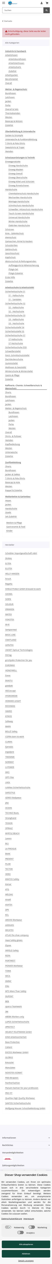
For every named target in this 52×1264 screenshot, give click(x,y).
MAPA (8, 726)
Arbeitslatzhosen (16, 63)
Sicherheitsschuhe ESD (16, 347)
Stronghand (10, 818)
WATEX (8, 614)
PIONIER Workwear (14, 965)
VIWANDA (9, 609)
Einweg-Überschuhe (18, 177)
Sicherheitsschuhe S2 (15, 303)
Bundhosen (10, 93)
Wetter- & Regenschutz (16, 408)
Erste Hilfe (10, 277)
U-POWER (9, 767)
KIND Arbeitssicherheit (15, 1037)
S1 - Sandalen (15, 299)
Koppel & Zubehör (13, 490)
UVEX (7, 782)
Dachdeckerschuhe (14, 359)
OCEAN (8, 808)
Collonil (8, 1047)
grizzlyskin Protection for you (18, 660)
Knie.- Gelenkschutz (14, 233)
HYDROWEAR (11, 695)
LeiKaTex (9, 645)
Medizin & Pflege (14, 522)
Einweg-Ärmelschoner (19, 185)
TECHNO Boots (12, 813)
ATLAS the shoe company (17, 935)
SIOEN (8, 599)
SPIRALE (9, 828)
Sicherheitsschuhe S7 (15, 335)
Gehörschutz (11, 249)
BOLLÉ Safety (11, 731)
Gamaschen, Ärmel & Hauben (19, 241)
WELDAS (9, 894)
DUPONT (9, 996)
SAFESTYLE (10, 792)
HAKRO (8, 711)
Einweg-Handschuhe (18, 165)
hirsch (8, 578)
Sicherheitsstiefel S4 (14, 327)
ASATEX (8, 904)
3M (6, 1011)
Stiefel (8, 512)
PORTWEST (10, 960)
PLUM (8, 864)
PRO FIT (8, 1093)
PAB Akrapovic (11, 1077)
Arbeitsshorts (15, 67)
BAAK (7, 853)
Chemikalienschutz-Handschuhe (24, 193)
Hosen (8, 500)
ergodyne (9, 751)
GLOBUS (9, 1057)
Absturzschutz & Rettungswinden (20, 261)
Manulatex (10, 1067)
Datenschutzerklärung (11, 1218)
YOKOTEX (9, 619)
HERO (8, 874)
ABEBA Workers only (14, 1016)
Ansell (8, 899)
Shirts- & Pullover (13, 436)
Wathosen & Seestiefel (15, 367)
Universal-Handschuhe (19, 217)
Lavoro (8, 838)
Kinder (9, 530)
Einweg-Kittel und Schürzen (21, 181)
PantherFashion (12, 1083)
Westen (8, 117)
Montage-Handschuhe (19, 201)
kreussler (9, 1062)
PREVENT (9, 858)
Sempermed (11, 629)
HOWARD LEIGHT (13, 701)
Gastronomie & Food (15, 526)
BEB (7, 1001)
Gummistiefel (11, 363)
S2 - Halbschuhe (16, 307)
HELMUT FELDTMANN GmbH (18, 1032)
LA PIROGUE (10, 848)
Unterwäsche (11, 452)
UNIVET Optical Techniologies (19, 650)
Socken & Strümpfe (14, 135)
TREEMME (10, 757)
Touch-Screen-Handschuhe (21, 213)
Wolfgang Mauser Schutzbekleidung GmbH (25, 1108)
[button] (41, 3)
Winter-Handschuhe (18, 221)
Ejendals (9, 746)
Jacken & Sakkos (12, 474)
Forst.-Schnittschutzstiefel (17, 355)
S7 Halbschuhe (15, 339)
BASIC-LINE (10, 634)
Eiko (7, 986)
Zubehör (13, 71)
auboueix (9, 925)
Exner (8, 675)
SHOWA (8, 594)
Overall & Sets (11, 109)
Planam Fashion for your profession (21, 1088)
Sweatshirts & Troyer (15, 147)
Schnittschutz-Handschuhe (21, 205)
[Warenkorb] (47, 3)
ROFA (7, 955)
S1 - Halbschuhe (16, 295)
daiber (8, 981)
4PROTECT (10, 1026)
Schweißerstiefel (13, 351)
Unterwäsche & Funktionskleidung (21, 139)
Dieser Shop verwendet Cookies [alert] (26, 1175)
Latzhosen (10, 97)
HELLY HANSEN (12, 573)
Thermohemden (12, 113)
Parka (7, 105)
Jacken (8, 101)
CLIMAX (8, 741)
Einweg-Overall (16, 173)
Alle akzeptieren (26, 1244)
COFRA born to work (14, 736)
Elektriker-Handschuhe (19, 225)
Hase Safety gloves (13, 940)
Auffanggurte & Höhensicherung (24, 265)
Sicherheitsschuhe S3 (15, 315)
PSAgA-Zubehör (16, 273)
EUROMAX (10, 665)
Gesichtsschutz (12, 253)
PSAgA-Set (13, 269)
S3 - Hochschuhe (16, 323)
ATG (7, 889)
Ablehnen (26, 1253)
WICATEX (9, 930)
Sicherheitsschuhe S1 (15, 291)
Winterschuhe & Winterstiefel (19, 371)
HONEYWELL (11, 670)
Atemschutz (10, 237)
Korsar (8, 884)
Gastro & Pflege (12, 375)
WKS (7, 772)
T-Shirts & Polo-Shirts (15, 143)
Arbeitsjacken (11, 75)
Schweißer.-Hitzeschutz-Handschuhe (26, 209)
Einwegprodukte (12, 161)
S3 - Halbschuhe (16, 319)
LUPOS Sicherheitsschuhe (17, 1021)
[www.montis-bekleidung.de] (12, 3)
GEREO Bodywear (13, 797)
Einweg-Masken (16, 169)
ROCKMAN (10, 706)
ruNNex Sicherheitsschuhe (17, 787)
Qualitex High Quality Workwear (20, 1098)
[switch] (8, 1227)
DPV (7, 909)
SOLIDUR (9, 604)
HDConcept (10, 690)
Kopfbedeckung (12, 444)
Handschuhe (11, 189)
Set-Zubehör (11, 516)
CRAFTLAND (10, 639)
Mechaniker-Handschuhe (20, 197)
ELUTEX (8, 568)
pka (7, 802)
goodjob (9, 685)
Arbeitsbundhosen (17, 59)
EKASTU (8, 680)
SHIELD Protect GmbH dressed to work (23, 589)
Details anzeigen (26, 1260)
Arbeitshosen (11, 55)
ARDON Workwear (13, 920)
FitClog (8, 655)
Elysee (8, 945)
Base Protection (12, 1042)
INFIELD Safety (12, 950)
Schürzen (9, 229)
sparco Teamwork (13, 1006)
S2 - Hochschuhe (16, 311)
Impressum (28, 1218)
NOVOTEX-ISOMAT (13, 1072)
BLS (7, 843)
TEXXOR (8, 823)
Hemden (9, 151)
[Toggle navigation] (3, 1)
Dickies (8, 558)
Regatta (8, 583)
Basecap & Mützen (14, 121)
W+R (7, 624)
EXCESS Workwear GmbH (16, 1052)
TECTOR (9, 869)
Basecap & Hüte (12, 482)
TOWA (8, 970)
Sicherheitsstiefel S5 (14, 331)
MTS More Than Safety (15, 991)
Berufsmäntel (11, 79)
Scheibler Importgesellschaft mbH (21, 553)
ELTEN (8, 563)
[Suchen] (46, 10)
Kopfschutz (10, 257)
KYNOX (8, 716)
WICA (7, 976)
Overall (8, 83)
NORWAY (9, 762)
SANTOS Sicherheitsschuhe (18, 1103)
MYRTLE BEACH (12, 833)
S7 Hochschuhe (16, 343)
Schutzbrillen (11, 245)
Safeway (9, 721)
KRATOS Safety (12, 879)
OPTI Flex (9, 777)
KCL (7, 914)
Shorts (8, 392)
